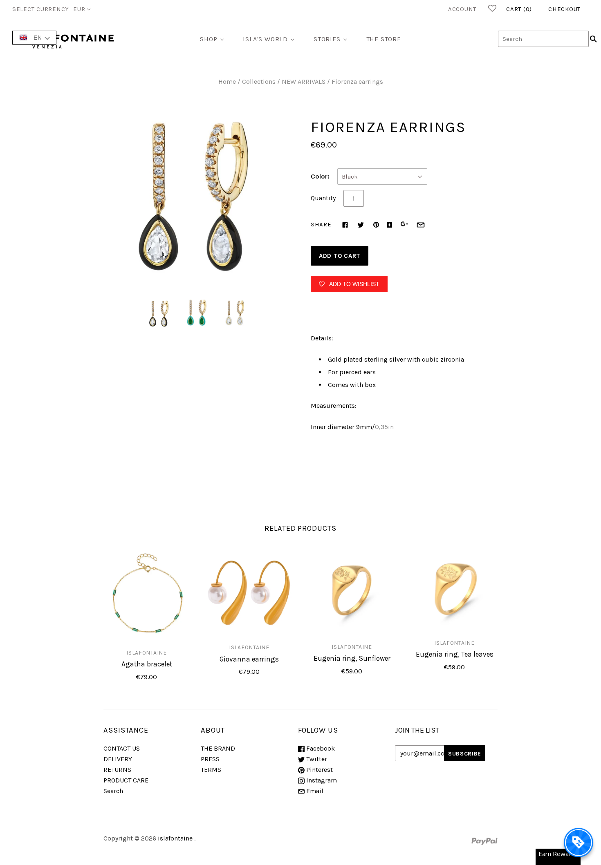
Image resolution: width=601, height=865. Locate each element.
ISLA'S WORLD (265, 39)
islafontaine (146, 652)
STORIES (327, 39)
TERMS (211, 769)
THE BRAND (218, 748)
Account (462, 9)
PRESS (210, 759)
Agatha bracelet (146, 664)
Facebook (320, 748)
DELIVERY (117, 759)
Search (113, 791)
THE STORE (383, 39)
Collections (259, 81)
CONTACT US (121, 748)
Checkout (564, 9)
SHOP (208, 39)
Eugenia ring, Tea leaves (454, 654)
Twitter (316, 759)
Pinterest (319, 769)
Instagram (321, 780)
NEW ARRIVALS (303, 81)
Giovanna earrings (249, 659)
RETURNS (117, 769)
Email (314, 791)
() (519, 9)
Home (227, 81)
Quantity (323, 198)
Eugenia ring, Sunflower (352, 658)
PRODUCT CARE (125, 780)
